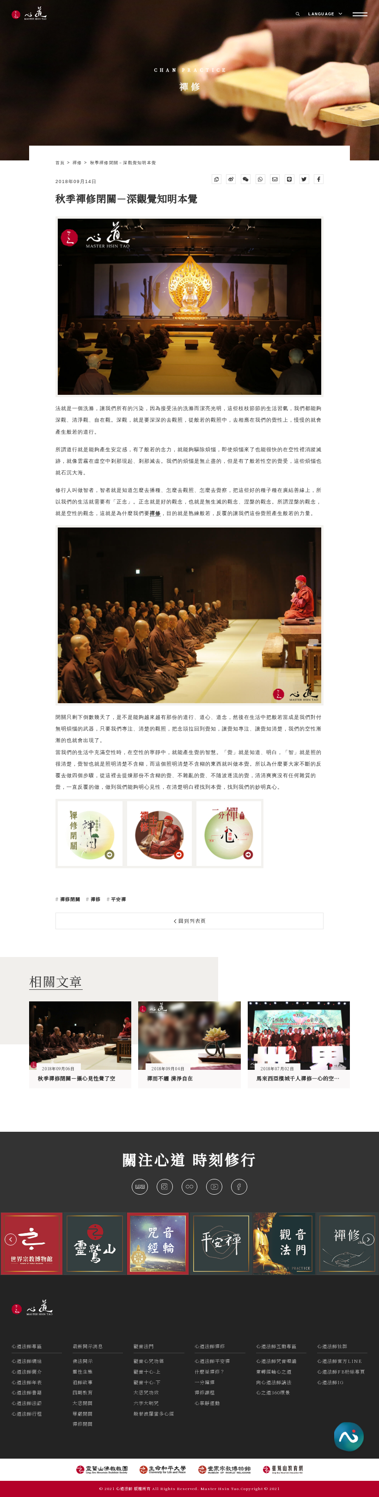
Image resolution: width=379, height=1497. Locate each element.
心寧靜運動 (207, 1402)
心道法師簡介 (27, 1371)
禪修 (78, 162)
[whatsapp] (260, 179)
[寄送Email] (274, 179)
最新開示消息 (88, 1346)
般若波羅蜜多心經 (154, 1413)
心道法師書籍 (27, 1392)
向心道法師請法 (274, 1382)
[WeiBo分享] (230, 179)
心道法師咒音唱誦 (276, 1360)
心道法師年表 (27, 1382)
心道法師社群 (332, 1346)
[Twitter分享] (304, 179)
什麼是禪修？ (210, 1371)
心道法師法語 (27, 1402)
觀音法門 (144, 1346)
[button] (11, 1239)
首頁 (61, 162)
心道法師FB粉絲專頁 (341, 1371)
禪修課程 (205, 1392)
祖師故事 (83, 1382)
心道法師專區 (27, 1346)
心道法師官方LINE (339, 1360)
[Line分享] (289, 179)
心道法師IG (330, 1382)
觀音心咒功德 (149, 1360)
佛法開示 (83, 1360)
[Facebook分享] (318, 179)
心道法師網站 (27, 1360)
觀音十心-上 (147, 1371)
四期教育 (83, 1392)
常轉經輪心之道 (274, 1371)
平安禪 (117, 899)
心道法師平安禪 (212, 1360)
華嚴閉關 (83, 1413)
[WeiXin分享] (245, 179)
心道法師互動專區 (276, 1346)
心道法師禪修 (210, 1346)
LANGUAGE (322, 14)
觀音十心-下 (147, 1382)
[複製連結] (216, 179)
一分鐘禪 (205, 1382)
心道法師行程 (27, 1413)
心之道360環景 (273, 1392)
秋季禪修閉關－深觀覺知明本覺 (123, 162)
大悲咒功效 (146, 1392)
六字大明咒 (146, 1402)
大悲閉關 (83, 1402)
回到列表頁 (191, 920)
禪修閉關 (69, 899)
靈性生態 (83, 1371)
